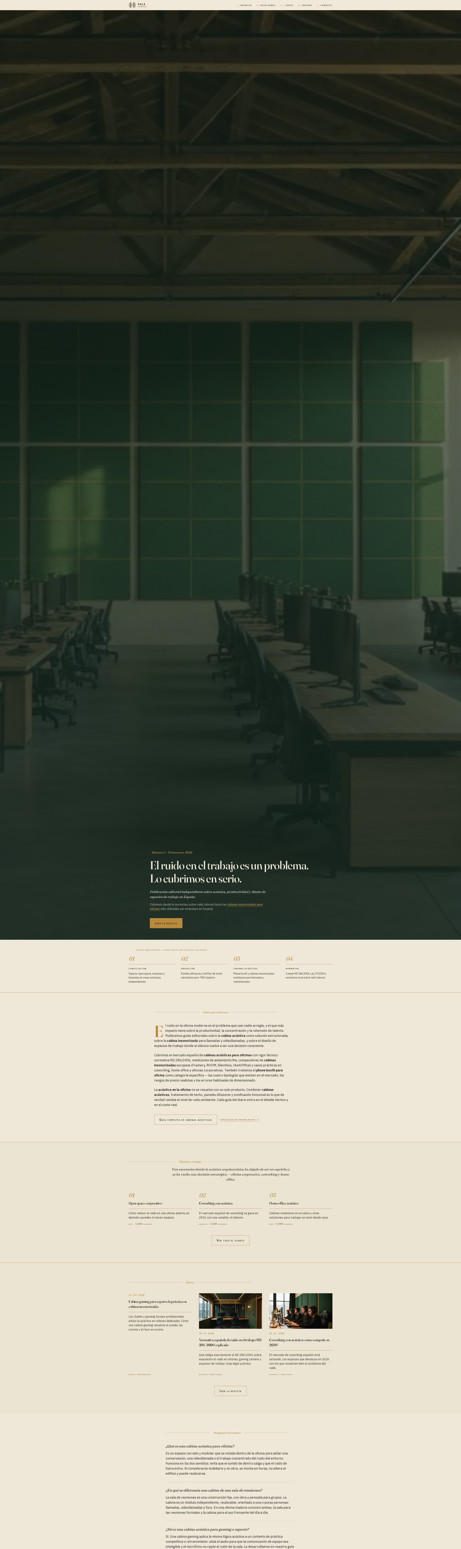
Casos (286, 5)
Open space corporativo (145, 1203)
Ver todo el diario (230, 1240)
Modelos (244, 5)
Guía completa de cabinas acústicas (185, 1119)
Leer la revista (166, 923)
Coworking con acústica (216, 1203)
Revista (305, 5)
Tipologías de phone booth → (239, 1119)
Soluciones (265, 5)
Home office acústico (283, 1203)
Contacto (324, 5)
